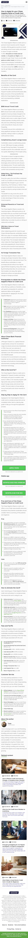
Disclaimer (10, 925)
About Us (4, 925)
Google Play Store (16, 612)
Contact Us (18, 929)
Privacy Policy (10, 929)
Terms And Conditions (20, 925)
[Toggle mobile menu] (26, 2)
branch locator (8, 714)
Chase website (17, 600)
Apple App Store (8, 614)
